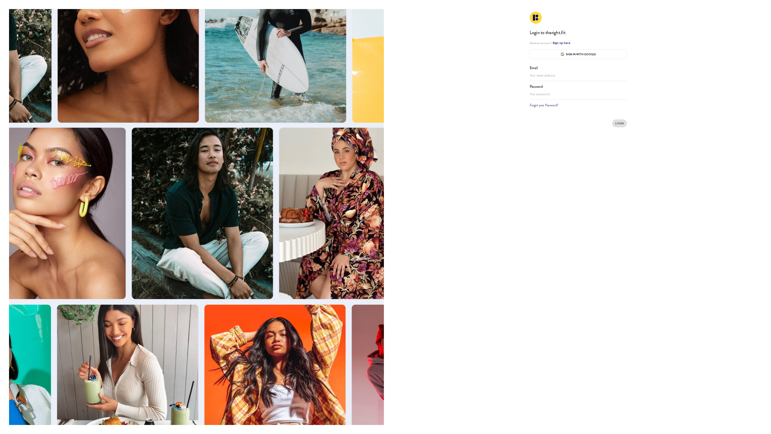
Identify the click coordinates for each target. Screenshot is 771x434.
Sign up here (561, 43)
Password (536, 86)
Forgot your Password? (544, 105)
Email (534, 68)
